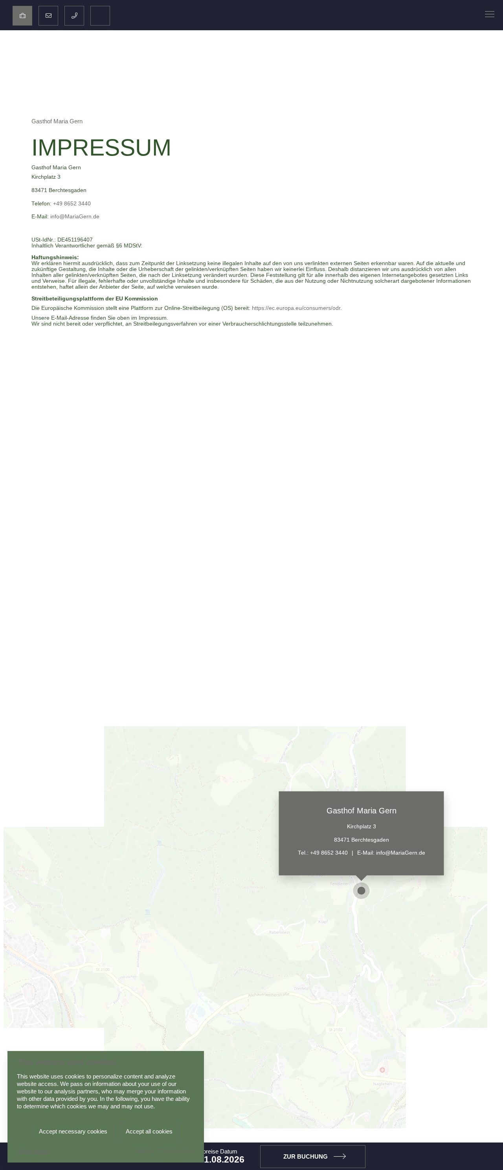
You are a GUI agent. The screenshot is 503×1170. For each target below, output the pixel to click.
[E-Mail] (48, 16)
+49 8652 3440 (72, 204)
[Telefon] (74, 16)
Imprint (143, 1150)
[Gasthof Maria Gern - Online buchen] (22, 16)
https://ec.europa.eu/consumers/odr (296, 308)
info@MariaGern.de (74, 217)
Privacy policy (176, 1150)
